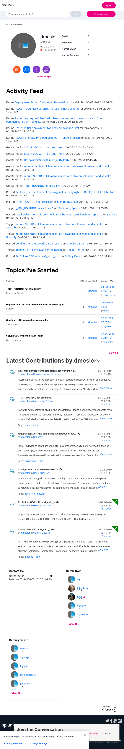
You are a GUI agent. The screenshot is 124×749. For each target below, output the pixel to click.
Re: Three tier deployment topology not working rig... (47, 370)
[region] (44, 740)
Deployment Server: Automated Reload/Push (42, 102)
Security (112, 214)
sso (38, 556)
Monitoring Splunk (68, 201)
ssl (41, 460)
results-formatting (35, 493)
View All (113, 352)
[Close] (84, 734)
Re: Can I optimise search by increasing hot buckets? (47, 108)
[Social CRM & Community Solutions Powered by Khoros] (109, 708)
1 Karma (106, 404)
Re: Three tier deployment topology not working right (47, 128)
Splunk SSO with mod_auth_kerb (44, 147)
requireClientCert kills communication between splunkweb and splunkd (67, 166)
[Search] (76, 14)
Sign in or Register (89, 733)
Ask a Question (101, 14)
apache (29, 556)
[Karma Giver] (46, 69)
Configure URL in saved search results (38, 243)
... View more (105, 387)
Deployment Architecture (99, 192)
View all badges (43, 76)
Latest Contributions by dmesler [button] (51, 360)
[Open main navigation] (120, 5)
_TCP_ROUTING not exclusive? (43, 185)
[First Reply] (26, 69)
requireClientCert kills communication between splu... (35, 304)
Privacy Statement (13, 743)
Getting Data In (73, 256)
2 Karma (106, 440)
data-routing (32, 425)
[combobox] (44, 13)
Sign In (109, 5)
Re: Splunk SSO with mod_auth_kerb (46, 160)
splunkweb (31, 460)
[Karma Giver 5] (36, 69)
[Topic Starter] (17, 69)
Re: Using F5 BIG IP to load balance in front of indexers (48, 137)
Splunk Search (75, 243)
